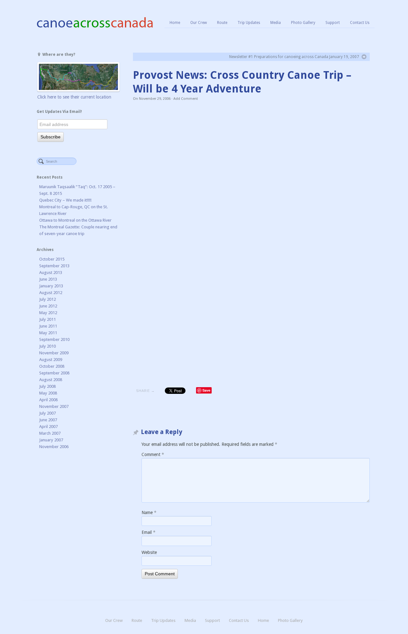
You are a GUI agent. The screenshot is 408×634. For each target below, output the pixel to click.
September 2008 (54, 373)
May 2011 (48, 332)
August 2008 (50, 379)
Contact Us (359, 22)
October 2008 (51, 366)
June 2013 (48, 279)
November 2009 (54, 352)
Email (149, 532)
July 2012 (47, 299)
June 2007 (48, 419)
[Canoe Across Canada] (94, 22)
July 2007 (47, 413)
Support (332, 22)
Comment (153, 454)
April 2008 (48, 399)
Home (175, 22)
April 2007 (48, 426)
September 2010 (54, 339)
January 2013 (51, 286)
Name (149, 512)
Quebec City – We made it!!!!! (65, 200)
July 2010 (47, 346)
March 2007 (50, 433)
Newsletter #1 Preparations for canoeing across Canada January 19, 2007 (294, 57)
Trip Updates (248, 22)
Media (275, 22)
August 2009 (50, 359)
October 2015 (51, 259)
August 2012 (50, 292)
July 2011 (47, 319)
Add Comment (185, 99)
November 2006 (54, 446)
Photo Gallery (303, 22)
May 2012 (48, 312)
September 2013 (54, 265)
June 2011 (48, 326)
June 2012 (48, 306)
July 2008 (47, 386)
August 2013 (50, 272)
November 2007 (54, 406)
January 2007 (51, 440)
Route (222, 22)
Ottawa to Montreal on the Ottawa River (75, 220)
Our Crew (198, 22)
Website (149, 552)
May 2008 (48, 393)
